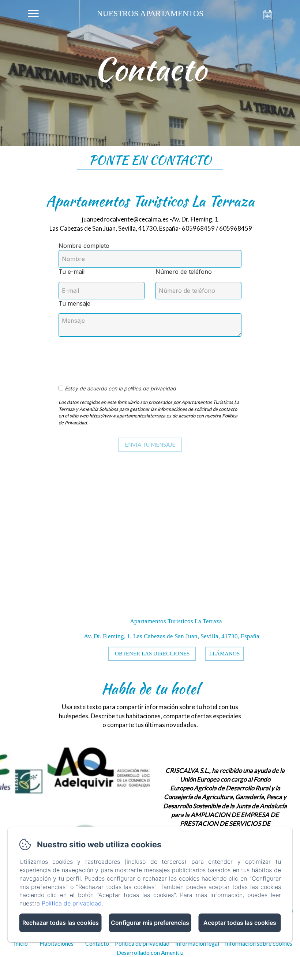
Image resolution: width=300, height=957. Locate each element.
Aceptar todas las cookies (239, 922)
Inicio (21, 943)
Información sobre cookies (258, 943)
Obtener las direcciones (152, 654)
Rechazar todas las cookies (60, 922)
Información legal (197, 943)
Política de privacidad (142, 943)
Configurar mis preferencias (150, 922)
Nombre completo (84, 245)
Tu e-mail (72, 271)
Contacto (97, 943)
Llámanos (224, 654)
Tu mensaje (74, 303)
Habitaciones (57, 943)
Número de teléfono (183, 271)
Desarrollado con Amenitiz (150, 952)
